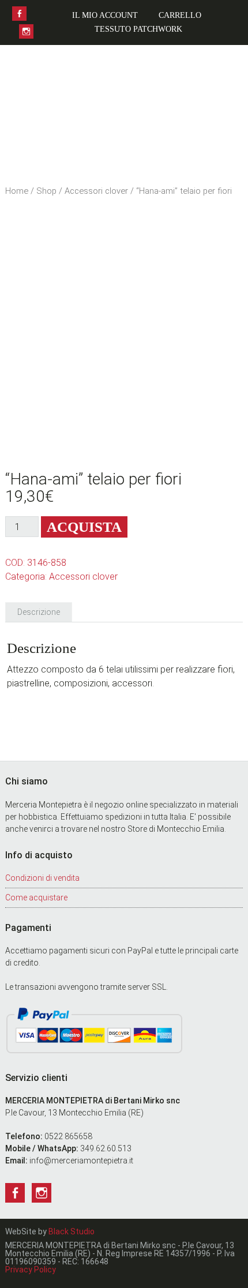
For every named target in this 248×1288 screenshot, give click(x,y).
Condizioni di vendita (42, 878)
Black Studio (71, 1231)
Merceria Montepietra (124, 100)
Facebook (19, 13)
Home (16, 191)
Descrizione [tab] (38, 612)
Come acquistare (36, 897)
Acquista (84, 527)
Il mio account (105, 15)
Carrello (180, 15)
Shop (46, 191)
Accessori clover (96, 191)
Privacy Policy (30, 1269)
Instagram (26, 31)
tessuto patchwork (138, 29)
